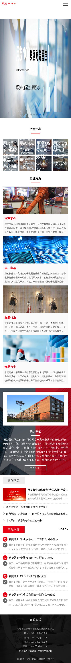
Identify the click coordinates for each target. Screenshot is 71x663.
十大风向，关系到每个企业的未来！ (25, 520)
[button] (31, 114)
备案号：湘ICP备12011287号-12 (35, 659)
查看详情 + (35, 468)
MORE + (63, 529)
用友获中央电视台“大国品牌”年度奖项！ (27, 507)
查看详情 (36, 199)
